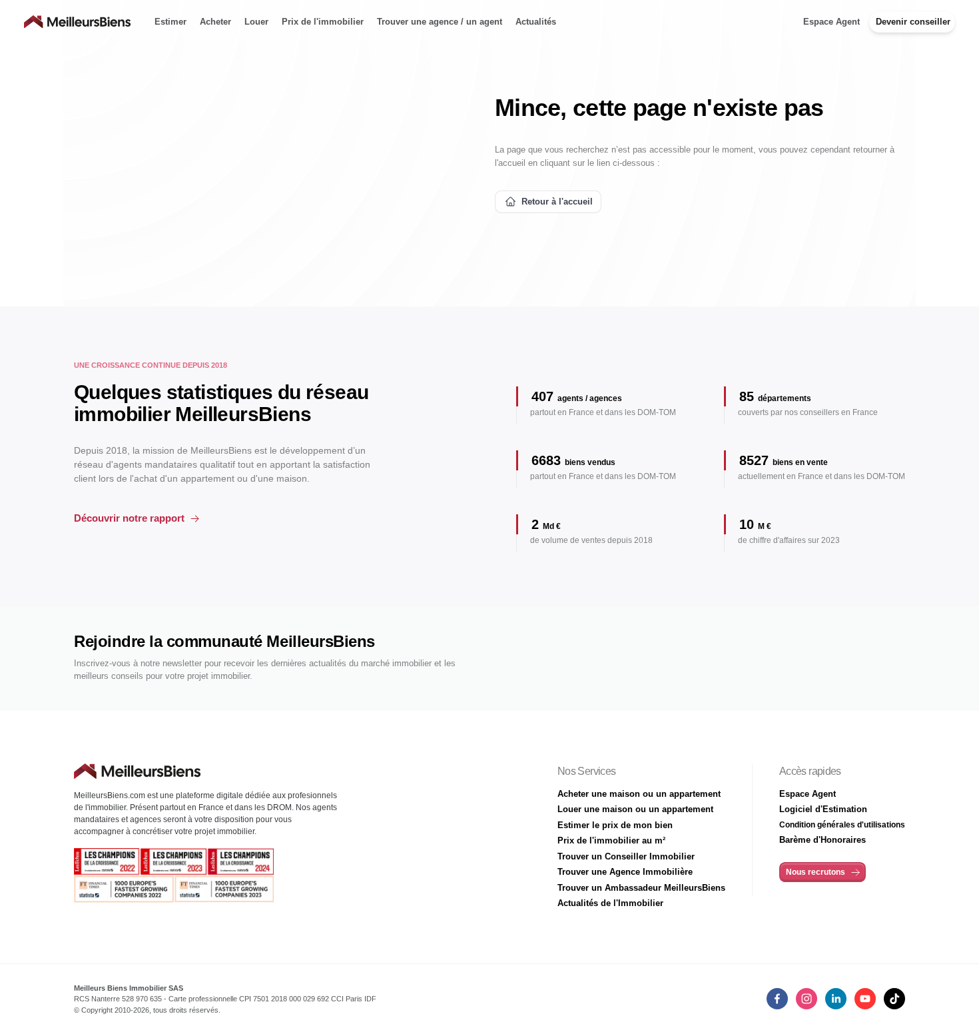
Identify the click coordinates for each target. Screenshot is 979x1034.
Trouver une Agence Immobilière (625, 872)
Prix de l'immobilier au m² (611, 840)
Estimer (170, 22)
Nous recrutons (815, 872)
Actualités (535, 22)
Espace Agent (831, 22)
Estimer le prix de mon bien (615, 825)
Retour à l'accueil (557, 202)
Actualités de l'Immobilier (610, 903)
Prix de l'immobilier (323, 22)
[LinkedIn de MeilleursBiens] (777, 998)
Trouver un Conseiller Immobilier (626, 856)
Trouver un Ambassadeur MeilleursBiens (641, 888)
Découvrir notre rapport (129, 518)
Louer (256, 22)
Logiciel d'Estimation (823, 809)
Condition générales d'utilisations (842, 824)
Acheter (215, 22)
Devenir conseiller (913, 22)
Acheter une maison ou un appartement (639, 794)
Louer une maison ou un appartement (635, 809)
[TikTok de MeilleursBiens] (894, 998)
